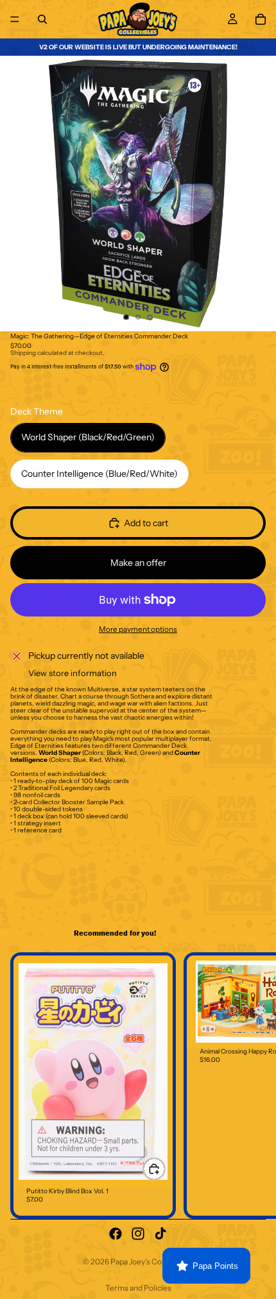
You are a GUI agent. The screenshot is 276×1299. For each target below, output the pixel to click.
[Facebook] (115, 1233)
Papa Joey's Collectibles (152, 1261)
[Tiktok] (160, 1233)
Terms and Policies (138, 1288)
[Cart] (260, 19)
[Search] (42, 19)
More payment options (138, 629)
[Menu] (15, 19)
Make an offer (138, 562)
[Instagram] (138, 1233)
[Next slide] (251, 1085)
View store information (72, 673)
